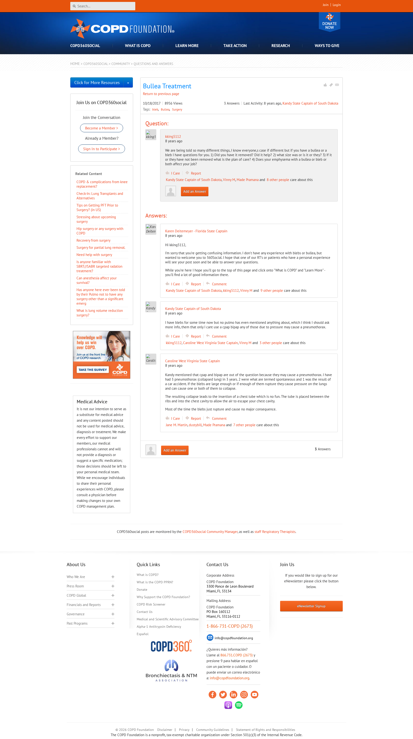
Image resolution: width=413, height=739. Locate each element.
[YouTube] (254, 694)
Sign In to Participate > (101, 148)
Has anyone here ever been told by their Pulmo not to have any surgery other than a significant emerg (100, 296)
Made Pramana (248, 179)
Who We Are (76, 576)
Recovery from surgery (93, 240)
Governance (76, 614)
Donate (329, 22)
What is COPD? (147, 575)
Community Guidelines (212, 730)
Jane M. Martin (176, 425)
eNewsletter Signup (311, 606)
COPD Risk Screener (151, 604)
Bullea (165, 109)
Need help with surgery (94, 254)
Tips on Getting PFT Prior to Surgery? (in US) (97, 207)
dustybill (195, 425)
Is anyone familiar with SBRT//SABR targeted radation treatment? (99, 266)
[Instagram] (244, 694)
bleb (155, 109)
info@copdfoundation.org (229, 678)
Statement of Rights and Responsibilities (265, 730)
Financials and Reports (84, 604)
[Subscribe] (337, 85)
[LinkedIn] (233, 694)
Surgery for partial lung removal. (100, 247)
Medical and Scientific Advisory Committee (168, 619)
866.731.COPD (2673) (236, 655)
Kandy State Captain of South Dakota (310, 103)
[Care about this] (325, 85)
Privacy (184, 730)
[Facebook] (212, 694)
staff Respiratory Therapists (275, 531)
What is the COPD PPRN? (155, 582)
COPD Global (76, 595)
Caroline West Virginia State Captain (210, 342)
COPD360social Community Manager (210, 531)
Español (142, 634)
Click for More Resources (97, 82)
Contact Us (144, 612)
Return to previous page (161, 93)
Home (75, 63)
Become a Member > (101, 128)
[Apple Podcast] (228, 705)
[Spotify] (239, 705)
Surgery (177, 109)
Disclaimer (164, 730)
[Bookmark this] (331, 85)
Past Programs (77, 623)
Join (326, 4)
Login (337, 4)
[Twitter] (223, 694)
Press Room (75, 586)
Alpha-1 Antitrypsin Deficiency (159, 626)
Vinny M (229, 179)
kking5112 (173, 136)
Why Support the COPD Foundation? (163, 597)
